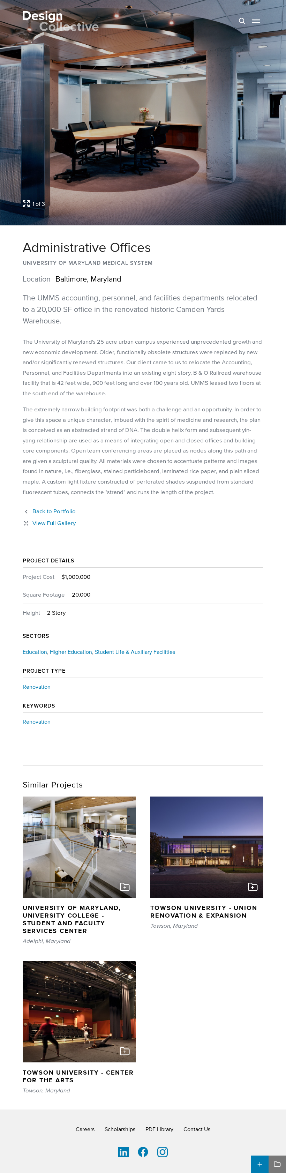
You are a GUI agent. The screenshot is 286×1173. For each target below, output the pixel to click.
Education (35, 652)
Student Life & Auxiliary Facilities (135, 652)
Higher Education (71, 652)
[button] (256, 21)
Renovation (37, 686)
